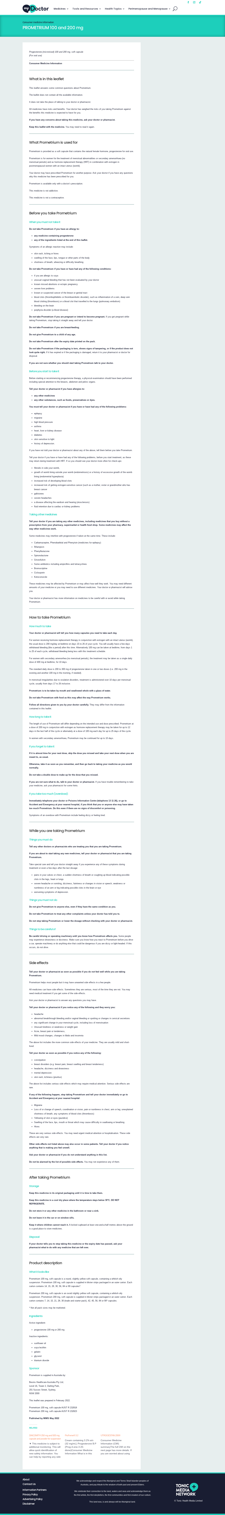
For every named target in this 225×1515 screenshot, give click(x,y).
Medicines (60, 8)
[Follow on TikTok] (200, 2)
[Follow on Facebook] (188, 2)
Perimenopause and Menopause (148, 8)
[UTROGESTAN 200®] (118, 1444)
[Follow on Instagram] (194, 2)
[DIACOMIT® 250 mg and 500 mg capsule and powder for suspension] (47, 1446)
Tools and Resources (85, 8)
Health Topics (113, 8)
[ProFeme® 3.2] (83, 1444)
